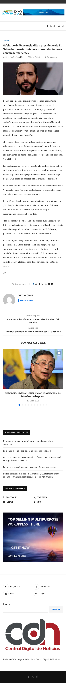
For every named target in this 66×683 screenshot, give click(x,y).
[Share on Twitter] (42, 284)
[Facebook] (47, 26)
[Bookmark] (62, 26)
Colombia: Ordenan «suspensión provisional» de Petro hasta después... (33, 394)
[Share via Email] (52, 284)
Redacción (18, 57)
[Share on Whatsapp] (46, 284)
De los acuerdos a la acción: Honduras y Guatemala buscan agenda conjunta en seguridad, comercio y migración (31, 475)
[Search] (59, 26)
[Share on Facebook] (39, 284)
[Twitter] (51, 26)
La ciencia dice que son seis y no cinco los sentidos (27, 450)
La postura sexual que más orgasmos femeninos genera (29, 467)
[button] (5, 377)
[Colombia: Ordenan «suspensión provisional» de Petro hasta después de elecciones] (33, 369)
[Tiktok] (54, 26)
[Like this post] (36, 284)
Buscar (6, 603)
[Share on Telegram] (49, 284)
